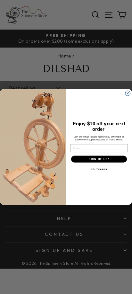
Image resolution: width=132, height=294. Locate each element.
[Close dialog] (127, 93)
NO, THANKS (99, 169)
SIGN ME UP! (99, 159)
